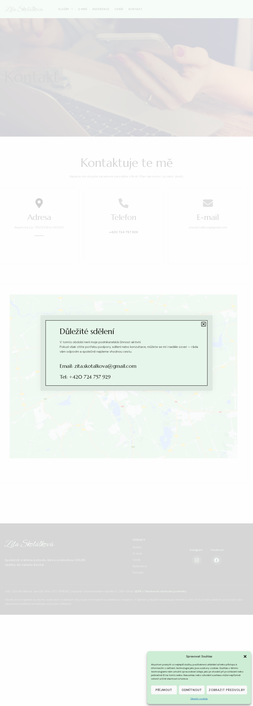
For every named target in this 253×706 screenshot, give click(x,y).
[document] (126, 353)
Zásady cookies (199, 698)
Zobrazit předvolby (227, 690)
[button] (245, 656)
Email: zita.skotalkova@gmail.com (98, 366)
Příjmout (164, 690)
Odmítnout (192, 690)
